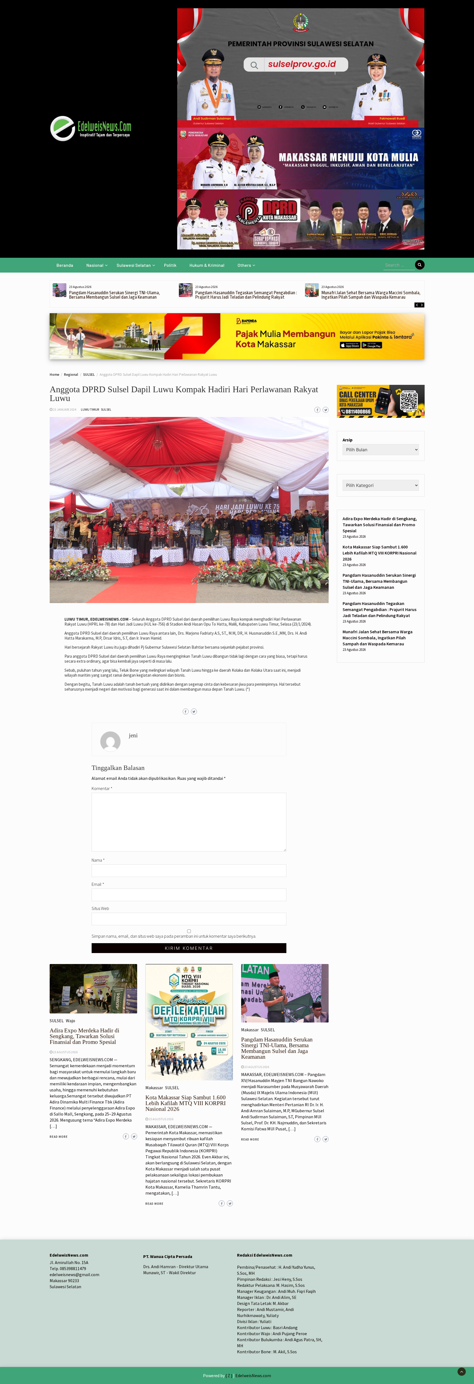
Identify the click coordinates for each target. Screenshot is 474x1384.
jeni (133, 735)
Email (98, 884)
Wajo (70, 1020)
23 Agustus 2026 (65, 1052)
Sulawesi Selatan (134, 265)
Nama (98, 860)
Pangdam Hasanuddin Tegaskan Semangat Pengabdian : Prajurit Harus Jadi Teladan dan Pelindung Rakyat (246, 295)
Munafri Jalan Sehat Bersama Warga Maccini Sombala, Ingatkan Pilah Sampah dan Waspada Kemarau (371, 295)
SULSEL (106, 409)
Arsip (347, 439)
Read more (59, 1137)
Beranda (65, 265)
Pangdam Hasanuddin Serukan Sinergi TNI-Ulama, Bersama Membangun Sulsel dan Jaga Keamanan (114, 295)
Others (244, 265)
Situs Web (100, 908)
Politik (170, 265)
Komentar (102, 788)
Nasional (94, 265)
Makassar (154, 1087)
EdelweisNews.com (253, 1375)
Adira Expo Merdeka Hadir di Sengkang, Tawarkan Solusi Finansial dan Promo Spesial (84, 1036)
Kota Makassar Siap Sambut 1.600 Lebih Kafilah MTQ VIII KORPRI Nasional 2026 (185, 1103)
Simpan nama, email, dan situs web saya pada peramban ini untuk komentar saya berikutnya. (174, 936)
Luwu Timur (90, 409)
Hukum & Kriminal (207, 265)
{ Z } (228, 1375)
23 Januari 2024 (64, 409)
